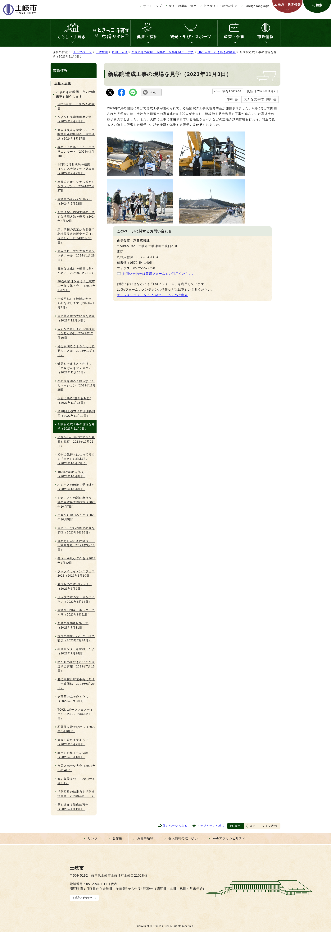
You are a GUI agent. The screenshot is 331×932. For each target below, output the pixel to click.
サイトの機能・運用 (183, 5)
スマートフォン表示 (263, 826)
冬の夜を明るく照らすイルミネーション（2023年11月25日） (76, 385)
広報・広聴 (120, 52)
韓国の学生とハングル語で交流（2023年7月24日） (76, 638)
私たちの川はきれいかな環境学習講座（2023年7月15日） (76, 666)
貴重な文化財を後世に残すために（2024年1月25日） (76, 271)
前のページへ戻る (175, 825)
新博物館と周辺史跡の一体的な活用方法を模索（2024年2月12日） (76, 216)
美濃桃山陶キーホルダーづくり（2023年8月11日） (76, 612)
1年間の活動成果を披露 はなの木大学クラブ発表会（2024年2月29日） (76, 169)
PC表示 (235, 826)
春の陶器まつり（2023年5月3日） (75, 781)
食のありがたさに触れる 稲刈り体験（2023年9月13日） (76, 545)
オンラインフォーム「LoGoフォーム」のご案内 (152, 295)
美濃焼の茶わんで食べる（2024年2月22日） (74, 201)
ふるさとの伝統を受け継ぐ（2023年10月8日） (76, 487)
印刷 (230, 99)
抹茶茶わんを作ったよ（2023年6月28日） (72, 699)
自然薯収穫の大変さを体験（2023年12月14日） (76, 318)
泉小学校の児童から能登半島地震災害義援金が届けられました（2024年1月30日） (76, 236)
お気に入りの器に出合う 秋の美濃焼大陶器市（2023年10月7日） (76, 502)
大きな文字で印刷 (257, 99)
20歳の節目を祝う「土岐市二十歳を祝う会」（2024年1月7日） (76, 286)
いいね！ (154, 92)
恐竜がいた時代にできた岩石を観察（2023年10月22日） (76, 442)
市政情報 (265, 37)
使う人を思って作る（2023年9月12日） (76, 560)
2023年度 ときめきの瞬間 (216, 52)
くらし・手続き (71, 37)
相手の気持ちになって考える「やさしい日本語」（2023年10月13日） (76, 459)
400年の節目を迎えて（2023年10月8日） (72, 474)
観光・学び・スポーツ (190, 37)
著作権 (117, 838)
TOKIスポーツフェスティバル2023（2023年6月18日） (75, 714)
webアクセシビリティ (229, 838)
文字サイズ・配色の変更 (220, 5)
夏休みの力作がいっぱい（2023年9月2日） (74, 586)
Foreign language (257, 5)
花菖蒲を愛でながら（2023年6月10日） (76, 729)
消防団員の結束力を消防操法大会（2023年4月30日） (76, 794)
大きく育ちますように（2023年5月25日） (72, 742)
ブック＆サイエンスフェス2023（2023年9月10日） (76, 573)
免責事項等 (145, 838)
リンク (93, 838)
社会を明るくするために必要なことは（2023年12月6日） (76, 351)
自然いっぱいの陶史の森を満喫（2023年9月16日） (76, 530)
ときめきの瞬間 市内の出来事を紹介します (162, 52)
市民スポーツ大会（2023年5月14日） (76, 768)
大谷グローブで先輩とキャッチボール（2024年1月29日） (76, 255)
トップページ (82, 52)
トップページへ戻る (211, 825)
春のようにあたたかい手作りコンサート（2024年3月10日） (76, 151)
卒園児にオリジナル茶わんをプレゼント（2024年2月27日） (76, 186)
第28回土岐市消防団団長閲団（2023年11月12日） (76, 413)
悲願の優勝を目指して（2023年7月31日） (72, 625)
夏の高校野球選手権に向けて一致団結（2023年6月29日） (76, 684)
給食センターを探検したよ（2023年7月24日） (76, 651)
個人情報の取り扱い (183, 838)
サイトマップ (152, 5)
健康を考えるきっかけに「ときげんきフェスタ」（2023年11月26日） (74, 368)
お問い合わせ (83, 897)
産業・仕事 (234, 37)
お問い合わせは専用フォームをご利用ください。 (159, 273)
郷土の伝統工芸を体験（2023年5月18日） (72, 755)
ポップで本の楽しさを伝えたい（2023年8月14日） (76, 599)
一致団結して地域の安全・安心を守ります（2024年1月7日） (76, 303)
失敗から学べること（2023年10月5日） (76, 517)
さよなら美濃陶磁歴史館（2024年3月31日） (74, 119)
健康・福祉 (147, 37)
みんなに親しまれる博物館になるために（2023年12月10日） (76, 333)
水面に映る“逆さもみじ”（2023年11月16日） (74, 400)
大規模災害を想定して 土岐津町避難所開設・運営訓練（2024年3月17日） (76, 134)
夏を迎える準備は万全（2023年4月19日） (72, 807)
